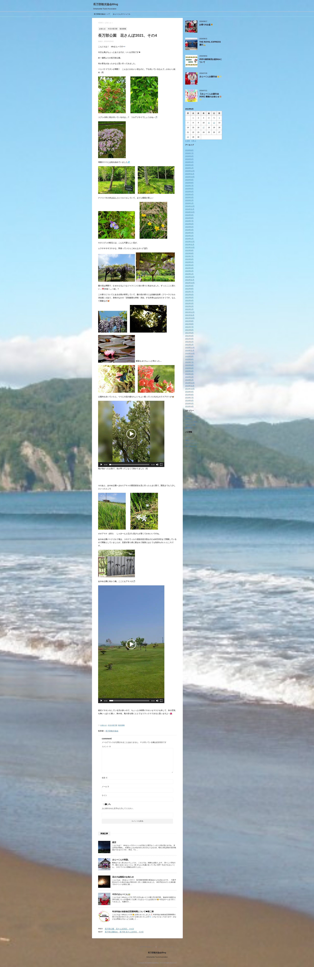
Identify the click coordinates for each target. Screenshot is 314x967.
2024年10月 (190, 212)
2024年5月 (189, 227)
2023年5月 (189, 262)
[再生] (101, 464)
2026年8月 (189, 150)
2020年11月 (189, 350)
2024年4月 (189, 230)
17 (203, 127)
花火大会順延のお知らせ (123, 877)
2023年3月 (189, 268)
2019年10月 (190, 389)
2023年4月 (189, 265)
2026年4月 (189, 162)
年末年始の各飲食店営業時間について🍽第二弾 (133, 911)
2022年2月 (189, 306)
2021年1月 (189, 345)
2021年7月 (189, 327)
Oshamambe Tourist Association (157, 957)
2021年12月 (190, 312)
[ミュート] (157, 464)
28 (188, 137)
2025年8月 (189, 183)
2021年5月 (189, 333)
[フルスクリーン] (161, 464)
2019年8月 (189, 395)
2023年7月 (189, 256)
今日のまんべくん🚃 (121, 894)
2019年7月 (189, 398)
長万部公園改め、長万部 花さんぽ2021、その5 (124, 932)
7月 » (193, 141)
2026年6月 (189, 156)
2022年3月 (189, 303)
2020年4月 (189, 371)
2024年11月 (189, 209)
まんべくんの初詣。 (121, 860)
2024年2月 (189, 236)
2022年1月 (189, 309)
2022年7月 (189, 292)
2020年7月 (189, 362)
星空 (114, 842)
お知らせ (103, 725)
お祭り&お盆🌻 (206, 25)
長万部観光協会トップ (102, 14)
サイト (104, 795)
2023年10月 (190, 247)
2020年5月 (189, 368)
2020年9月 (189, 356)
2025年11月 (189, 174)
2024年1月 (189, 239)
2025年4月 (189, 194)
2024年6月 (189, 224)
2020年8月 (189, 359)
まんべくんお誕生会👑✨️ (210, 76)
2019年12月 (190, 383)
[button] (131, 434)
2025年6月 (189, 189)
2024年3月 (189, 233)
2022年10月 (190, 283)
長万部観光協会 (111, 731)
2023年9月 (189, 250)
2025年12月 (190, 171)
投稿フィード (190, 440)
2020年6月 (189, 365)
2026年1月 (189, 168)
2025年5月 (189, 191)
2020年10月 (190, 353)
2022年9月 (189, 286)
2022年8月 (189, 289)
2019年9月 (189, 392)
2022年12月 (190, 277)
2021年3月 (189, 339)
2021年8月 (189, 324)
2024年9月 (189, 215)
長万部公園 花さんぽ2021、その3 (119, 929)
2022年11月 (189, 280)
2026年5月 (189, 159)
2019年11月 (189, 386)
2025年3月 (189, 197)
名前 (104, 778)
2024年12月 (190, 206)
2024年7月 (189, 221)
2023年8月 (189, 253)
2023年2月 (189, 271)
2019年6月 (189, 400)
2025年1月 (189, 203)
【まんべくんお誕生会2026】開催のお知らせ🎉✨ (210, 97)
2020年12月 (190, 348)
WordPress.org (191, 446)
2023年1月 (189, 274)
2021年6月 (189, 330)
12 (214, 123)
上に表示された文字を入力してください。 (118, 808)
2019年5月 (189, 403)
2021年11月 (189, 315)
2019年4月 (189, 406)
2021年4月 (189, 336)
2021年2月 (189, 342)
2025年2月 (189, 200)
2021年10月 (190, 318)
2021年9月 (189, 321)
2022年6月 (189, 295)
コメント (106, 746)
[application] (131, 434)
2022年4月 (189, 300)
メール (105, 787)
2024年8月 (189, 218)
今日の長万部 (112, 725)
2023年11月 (189, 244)
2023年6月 (189, 259)
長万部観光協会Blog (105, 4)
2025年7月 (189, 186)
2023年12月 (190, 242)
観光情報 (121, 725)
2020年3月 (189, 374)
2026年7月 (189, 153)
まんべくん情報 (191, 422)
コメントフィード (192, 443)
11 (209, 123)
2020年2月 (189, 377)
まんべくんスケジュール (121, 14)
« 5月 (187, 141)
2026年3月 (189, 165)
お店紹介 (188, 416)
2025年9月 (189, 180)
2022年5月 (189, 297)
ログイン (188, 437)
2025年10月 (190, 177)
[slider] (129, 464)
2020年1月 (189, 380)
